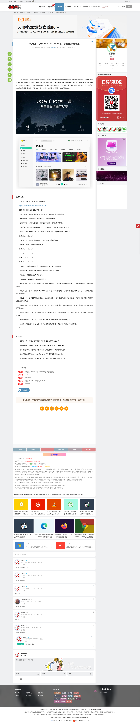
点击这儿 (30, 464)
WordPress (95, 7)
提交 (21, 679)
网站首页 (42, 7)
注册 (15, 1)
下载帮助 (34, 466)
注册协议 (17, 695)
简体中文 (63, 699)
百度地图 (71, 709)
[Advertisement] (54, 63)
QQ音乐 (75, 449)
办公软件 (71, 699)
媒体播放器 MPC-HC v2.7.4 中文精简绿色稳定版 (70, 514)
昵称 (17, 674)
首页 (16, 12)
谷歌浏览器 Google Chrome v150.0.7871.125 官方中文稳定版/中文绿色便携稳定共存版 (84, 537)
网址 (70, 674)
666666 (23, 612)
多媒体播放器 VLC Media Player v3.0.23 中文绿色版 (37, 514)
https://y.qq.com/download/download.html (32, 205)
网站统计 (76, 709)
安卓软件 (68, 7)
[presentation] (83, 502)
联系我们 (29, 693)
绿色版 (34, 449)
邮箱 (43, 674)
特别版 (63, 701)
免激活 (69, 701)
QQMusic (61, 449)
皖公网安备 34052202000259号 (63, 720)
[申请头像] (91, 654)
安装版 (20, 449)
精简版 (64, 693)
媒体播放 (29, 12)
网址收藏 (40, 695)
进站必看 (47, 466)
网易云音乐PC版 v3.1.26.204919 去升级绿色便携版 (21, 514)
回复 (24, 564)
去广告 (47, 449)
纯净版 (78, 699)
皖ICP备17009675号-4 (82, 720)
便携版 (70, 693)
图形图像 (77, 696)
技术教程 (85, 7)
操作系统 (51, 6)
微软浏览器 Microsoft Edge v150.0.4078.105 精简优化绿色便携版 (44, 537)
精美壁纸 (127, 1)
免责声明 (40, 693)
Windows (57, 696)
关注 (112, 59)
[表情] (90, 669)
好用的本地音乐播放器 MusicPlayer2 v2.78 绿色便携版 (54, 514)
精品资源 (77, 7)
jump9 (21, 644)
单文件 (76, 693)
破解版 (70, 696)
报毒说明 (41, 466)
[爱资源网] (15, 6)
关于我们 (17, 693)
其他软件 (57, 693)
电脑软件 (59, 7)
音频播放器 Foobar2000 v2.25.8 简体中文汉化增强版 (87, 514)
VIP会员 (28, 695)
